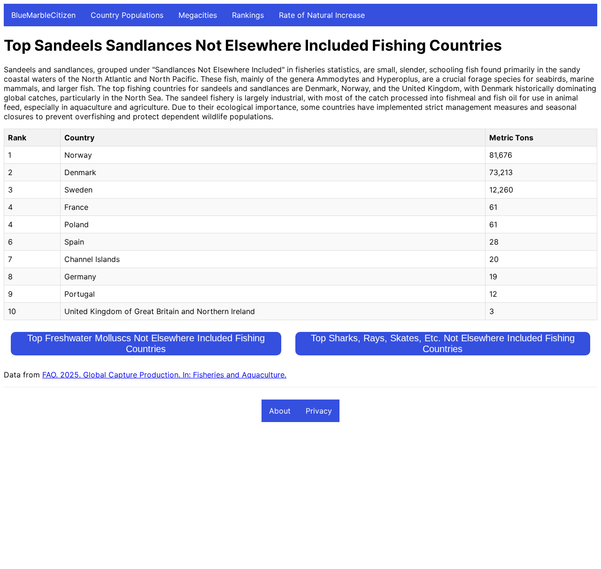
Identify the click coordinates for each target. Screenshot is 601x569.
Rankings (248, 15)
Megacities (197, 15)
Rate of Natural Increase (322, 15)
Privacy (319, 410)
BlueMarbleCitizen (43, 15)
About (280, 410)
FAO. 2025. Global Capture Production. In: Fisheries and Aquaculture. (164, 374)
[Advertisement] (285, 499)
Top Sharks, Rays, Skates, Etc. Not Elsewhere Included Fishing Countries (443, 343)
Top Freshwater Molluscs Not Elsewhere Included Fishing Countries (146, 343)
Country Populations (127, 15)
